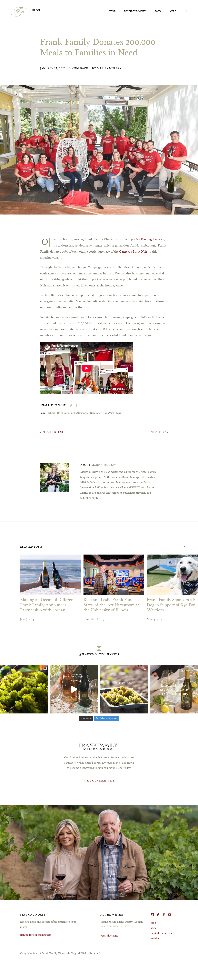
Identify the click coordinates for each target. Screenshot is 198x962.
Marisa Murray (109, 68)
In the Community (79, 412)
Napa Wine (109, 412)
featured (51, 412)
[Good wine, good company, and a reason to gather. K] (174, 689)
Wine (112, 11)
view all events (109, 935)
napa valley (96, 412)
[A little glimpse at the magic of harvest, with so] (24, 689)
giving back (63, 412)
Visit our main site (99, 780)
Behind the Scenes (135, 11)
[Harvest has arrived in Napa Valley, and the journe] (124, 689)
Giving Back (78, 68)
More (173, 11)
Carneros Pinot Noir (133, 251)
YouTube (169, 914)
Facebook (163, 914)
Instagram (152, 914)
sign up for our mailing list (35, 935)
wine (118, 412)
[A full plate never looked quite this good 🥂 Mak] (74, 689)
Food (158, 11)
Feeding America (152, 239)
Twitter (158, 914)
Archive (155, 938)
